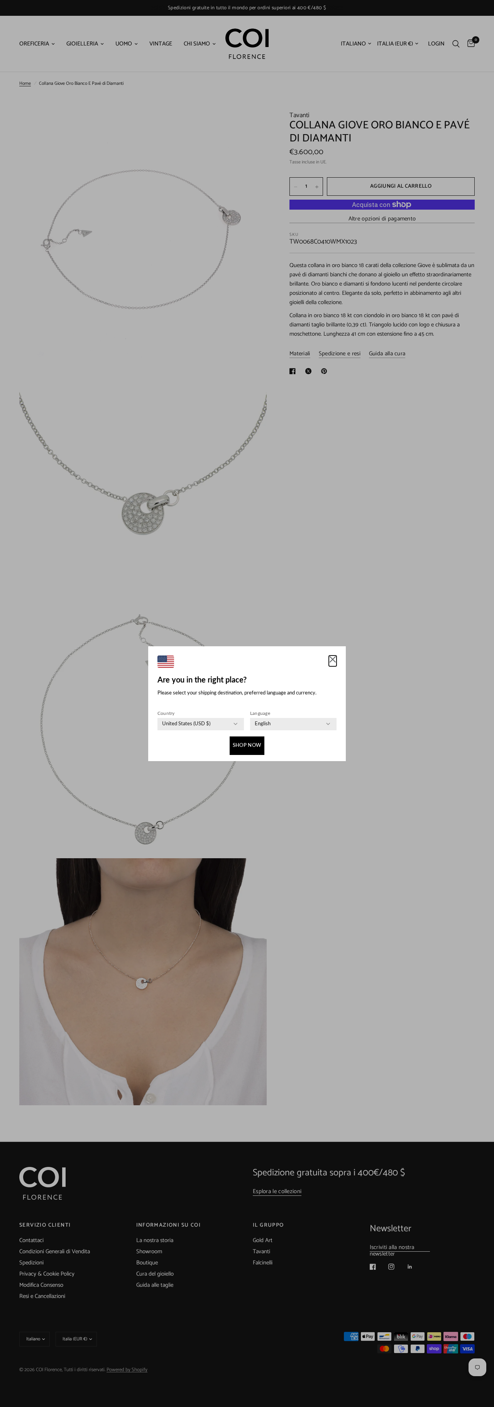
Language (260, 713)
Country (166, 713)
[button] (333, 661)
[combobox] (186, 724)
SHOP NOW (247, 745)
